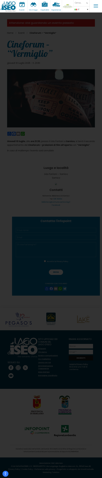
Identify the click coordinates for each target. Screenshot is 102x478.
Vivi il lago (33, 10)
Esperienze (56, 10)
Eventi (21, 10)
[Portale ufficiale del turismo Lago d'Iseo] (8, 6)
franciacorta (68, 10)
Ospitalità (44, 10)
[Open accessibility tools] (5, 474)
